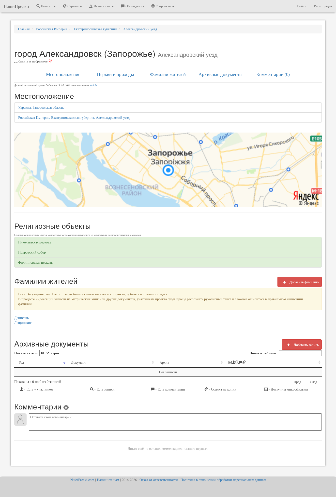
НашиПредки (16, 6)
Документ (78, 362)
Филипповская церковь (35, 262)
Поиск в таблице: (263, 353)
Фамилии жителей (168, 74)
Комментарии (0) (273, 74)
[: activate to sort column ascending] (273, 363)
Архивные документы (221, 74)
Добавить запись (306, 344)
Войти (301, 6)
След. (314, 381)
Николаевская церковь (34, 242)
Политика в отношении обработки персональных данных (223, 479)
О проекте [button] (163, 6)
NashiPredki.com (82, 479)
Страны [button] (72, 6)
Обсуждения (134, 6)
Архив (164, 362)
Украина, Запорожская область (41, 107)
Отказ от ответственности (158, 479)
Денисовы (21, 317)
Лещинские (22, 322)
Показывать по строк (37, 353)
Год (21, 362)
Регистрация (323, 6)
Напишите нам (108, 479)
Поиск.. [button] (46, 6)
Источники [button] (102, 6)
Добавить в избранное (31, 61)
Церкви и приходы (115, 74)
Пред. (298, 381)
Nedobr (93, 85)
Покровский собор (32, 252)
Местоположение (63, 74)
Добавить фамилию (304, 282)
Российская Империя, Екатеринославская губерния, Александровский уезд (74, 117)
